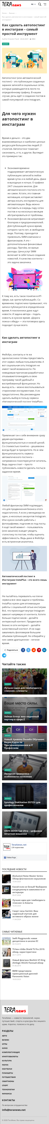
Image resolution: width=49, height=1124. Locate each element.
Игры (4, 1044)
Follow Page (10, 857)
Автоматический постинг (17, 401)
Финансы (7, 1093)
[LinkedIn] (44, 650)
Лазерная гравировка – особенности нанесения (18, 775)
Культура (7, 1060)
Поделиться (12, 650)
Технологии (8, 1089)
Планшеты (7, 1073)
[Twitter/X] (28, 650)
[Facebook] (23, 650)
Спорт (5, 1085)
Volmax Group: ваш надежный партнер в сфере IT (21, 718)
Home (4, 13)
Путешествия (9, 1077)
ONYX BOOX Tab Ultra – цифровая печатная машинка (23, 832)
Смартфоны (8, 1081)
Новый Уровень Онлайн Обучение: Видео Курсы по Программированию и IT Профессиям (24, 744)
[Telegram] (4, 655)
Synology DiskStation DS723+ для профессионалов (22, 804)
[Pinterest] (39, 650)
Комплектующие (11, 1052)
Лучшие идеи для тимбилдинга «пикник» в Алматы (23, 689)
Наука (5, 1065)
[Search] (39, 4)
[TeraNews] (11, 4)
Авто (4, 1036)
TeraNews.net (18, 845)
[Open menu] (45, 4)
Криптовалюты (10, 1056)
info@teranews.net (14, 1109)
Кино (4, 1048)
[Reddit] (34, 650)
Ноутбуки (7, 1069)
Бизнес (12, 13)
